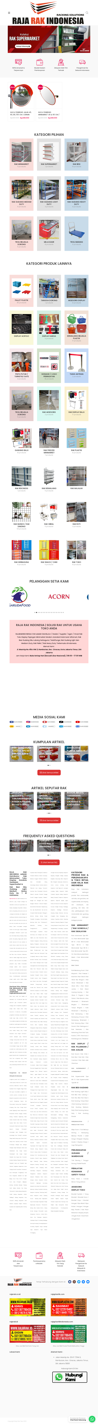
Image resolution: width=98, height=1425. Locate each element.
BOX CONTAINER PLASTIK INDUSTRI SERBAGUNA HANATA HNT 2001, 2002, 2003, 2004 (21, 749)
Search (87, 13)
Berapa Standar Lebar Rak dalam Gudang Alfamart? (49, 842)
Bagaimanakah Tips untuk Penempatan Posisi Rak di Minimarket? (21, 840)
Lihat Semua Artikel (50, 772)
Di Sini (75, 1368)
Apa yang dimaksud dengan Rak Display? (74, 842)
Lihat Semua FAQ (50, 862)
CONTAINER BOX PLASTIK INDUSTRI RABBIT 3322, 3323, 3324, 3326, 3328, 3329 (76, 750)
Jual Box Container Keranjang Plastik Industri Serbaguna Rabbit (48, 749)
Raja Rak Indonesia (13, 898)
